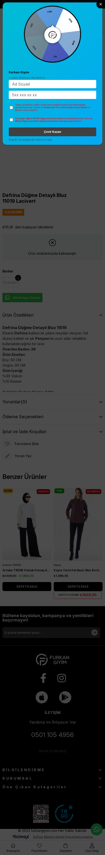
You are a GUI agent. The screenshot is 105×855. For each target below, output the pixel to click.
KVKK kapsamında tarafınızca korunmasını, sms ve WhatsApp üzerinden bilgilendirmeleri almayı (53, 120)
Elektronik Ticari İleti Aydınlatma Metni (65, 107)
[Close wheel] (100, 4)
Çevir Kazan (52, 132)
